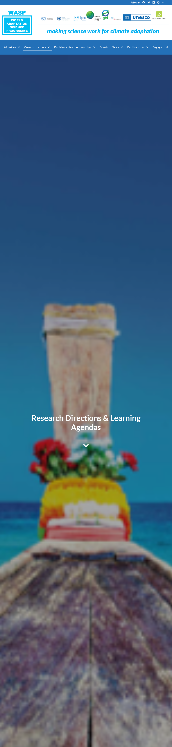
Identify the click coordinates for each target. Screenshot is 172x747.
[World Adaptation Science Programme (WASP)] (17, 22)
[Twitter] (148, 2)
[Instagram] (158, 2)
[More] (163, 2)
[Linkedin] (154, 2)
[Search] (167, 47)
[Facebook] (143, 2)
